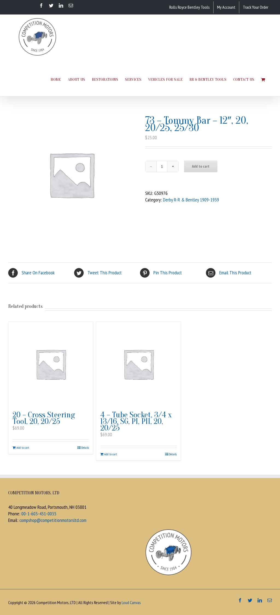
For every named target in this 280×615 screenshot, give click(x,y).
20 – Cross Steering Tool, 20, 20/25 (44, 418)
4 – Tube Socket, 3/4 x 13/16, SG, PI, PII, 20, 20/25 (136, 421)
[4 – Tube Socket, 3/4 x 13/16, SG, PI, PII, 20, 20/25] (138, 364)
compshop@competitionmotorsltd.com (52, 520)
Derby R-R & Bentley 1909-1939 (191, 200)
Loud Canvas (131, 602)
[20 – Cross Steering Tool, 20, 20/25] (50, 364)
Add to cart (200, 166)
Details (85, 447)
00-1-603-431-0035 (38, 513)
